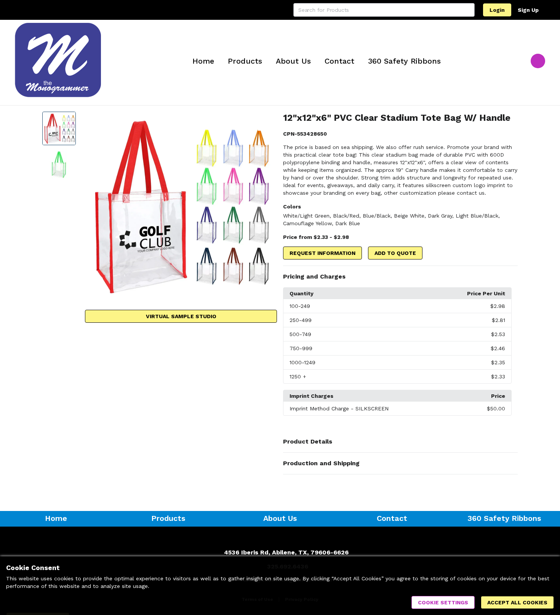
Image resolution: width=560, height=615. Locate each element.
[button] (400, 276)
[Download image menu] (267, 121)
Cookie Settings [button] (443, 602)
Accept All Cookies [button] (517, 602)
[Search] (467, 9)
